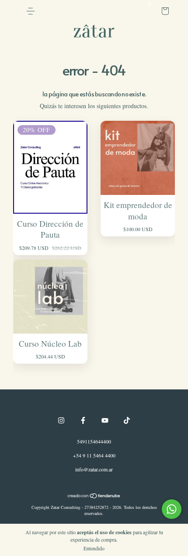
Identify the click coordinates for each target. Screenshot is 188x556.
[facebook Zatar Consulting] (83, 420)
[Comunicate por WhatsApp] (171, 509)
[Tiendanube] (94, 496)
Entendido (94, 548)
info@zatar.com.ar (94, 469)
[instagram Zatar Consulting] (61, 420)
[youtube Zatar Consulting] (104, 420)
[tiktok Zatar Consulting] (126, 420)
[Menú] (30, 11)
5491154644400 (94, 441)
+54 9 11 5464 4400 (94, 455)
